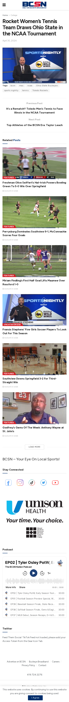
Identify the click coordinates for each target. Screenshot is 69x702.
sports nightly (11, 90)
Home (5, 15)
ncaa (29, 85)
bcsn (13, 85)
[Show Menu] (4, 5)
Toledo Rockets (40, 90)
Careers (55, 661)
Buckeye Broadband (39, 661)
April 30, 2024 (10, 40)
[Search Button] (64, 5)
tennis (25, 90)
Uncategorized (12, 325)
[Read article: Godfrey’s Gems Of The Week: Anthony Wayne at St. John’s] (34, 408)
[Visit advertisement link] (34, 517)
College (14, 15)
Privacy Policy (28, 665)
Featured (9, 178)
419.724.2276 (34, 674)
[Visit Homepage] (34, 5)
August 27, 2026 (11, 191)
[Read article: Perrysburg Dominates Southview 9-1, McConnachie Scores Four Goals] (34, 212)
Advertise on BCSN (16, 661)
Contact (42, 665)
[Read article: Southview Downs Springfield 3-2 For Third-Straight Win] (34, 359)
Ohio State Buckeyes (47, 85)
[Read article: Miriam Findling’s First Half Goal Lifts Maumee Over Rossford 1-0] (34, 261)
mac (21, 85)
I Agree (35, 697)
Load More (35, 447)
